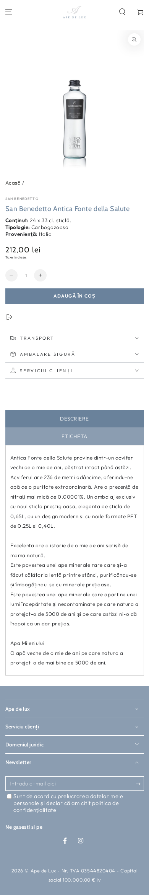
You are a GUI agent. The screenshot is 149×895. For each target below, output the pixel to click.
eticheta (74, 436)
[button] (122, 12)
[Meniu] (9, 12)
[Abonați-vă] (140, 784)
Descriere (74, 418)
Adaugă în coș (74, 296)
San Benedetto (22, 198)
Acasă (13, 182)
